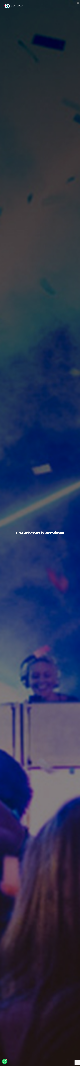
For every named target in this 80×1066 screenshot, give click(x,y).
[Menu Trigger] (78, 3)
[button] (4, 1061)
